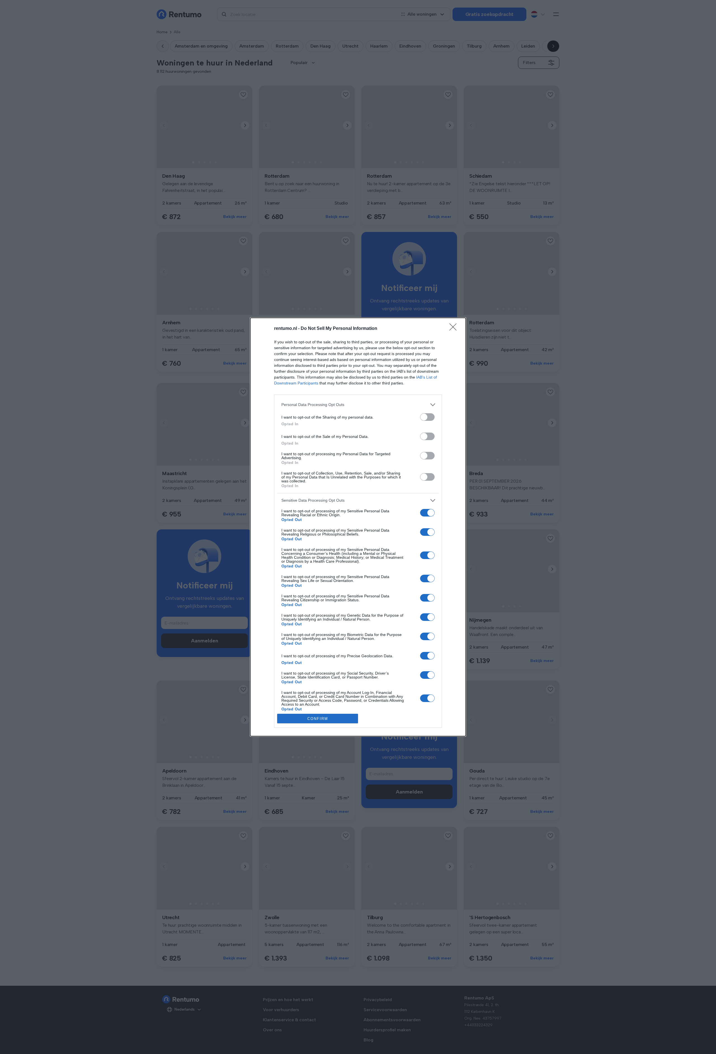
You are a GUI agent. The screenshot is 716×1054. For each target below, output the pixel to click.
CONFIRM (317, 719)
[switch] (427, 417)
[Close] (454, 328)
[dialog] (358, 527)
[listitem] (358, 405)
